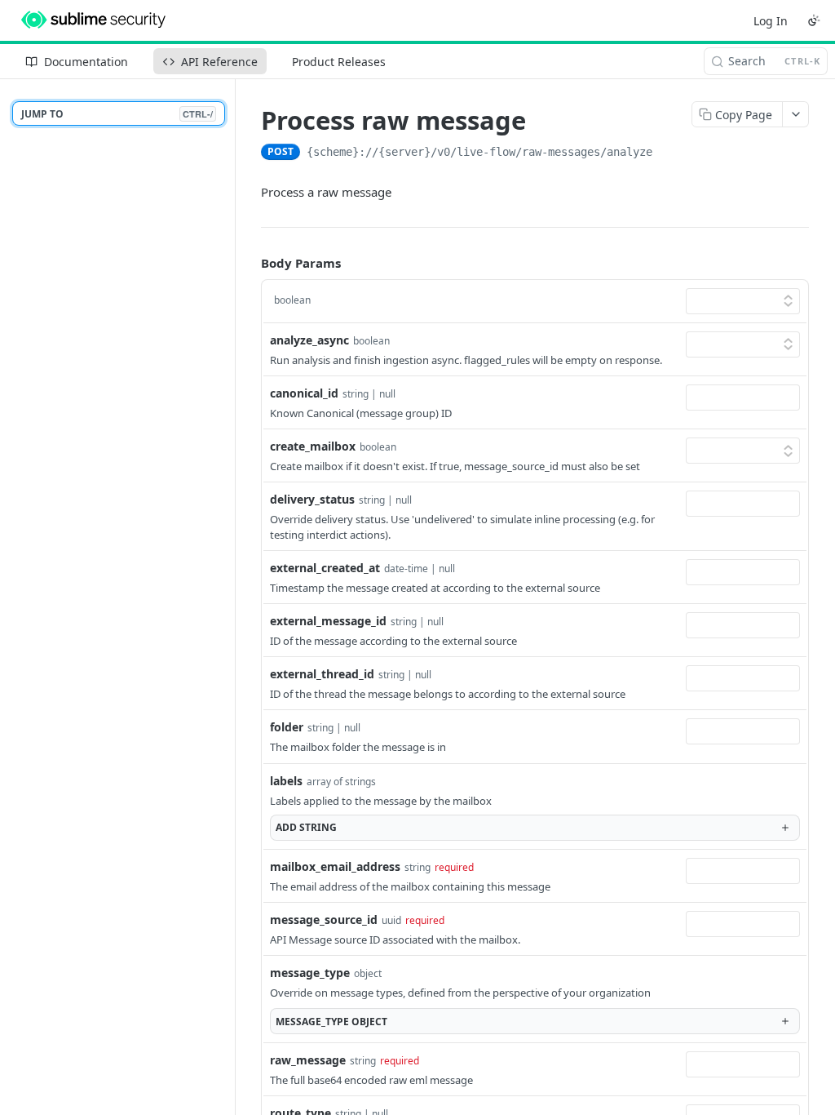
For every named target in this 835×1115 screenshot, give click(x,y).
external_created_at (325, 567)
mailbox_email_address (335, 866)
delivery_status (312, 499)
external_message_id (328, 621)
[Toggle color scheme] (814, 20)
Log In (770, 21)
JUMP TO (117, 114)
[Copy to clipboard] (668, 153)
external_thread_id (322, 674)
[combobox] (743, 397)
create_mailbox (313, 446)
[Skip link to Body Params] (249, 264)
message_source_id (324, 919)
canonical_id (304, 393)
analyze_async (309, 340)
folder (286, 727)
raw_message (308, 1060)
